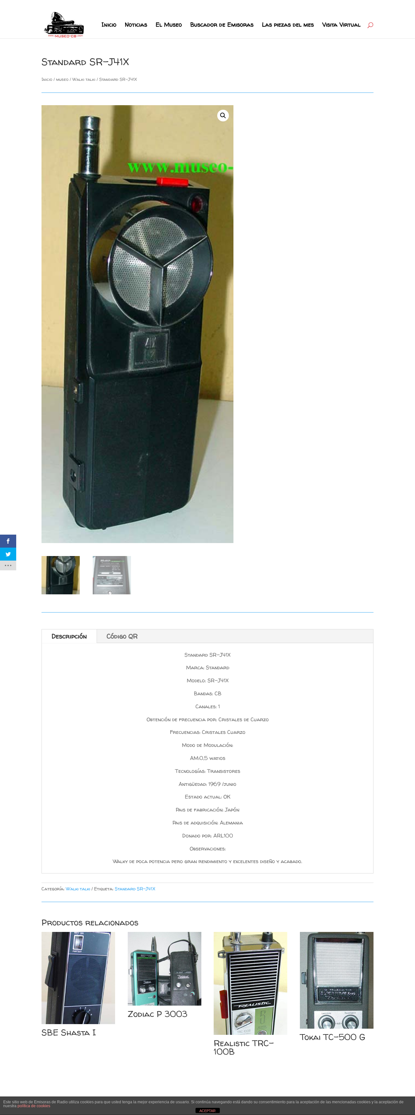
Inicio (108, 25)
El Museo (169, 25)
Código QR (122, 636)
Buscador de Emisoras (222, 25)
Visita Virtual (341, 25)
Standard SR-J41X (135, 889)
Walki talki (83, 79)
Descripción (69, 636)
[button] (223, 115)
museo (62, 79)
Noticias (136, 25)
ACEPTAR (207, 1111)
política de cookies (34, 1106)
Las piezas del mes (288, 25)
